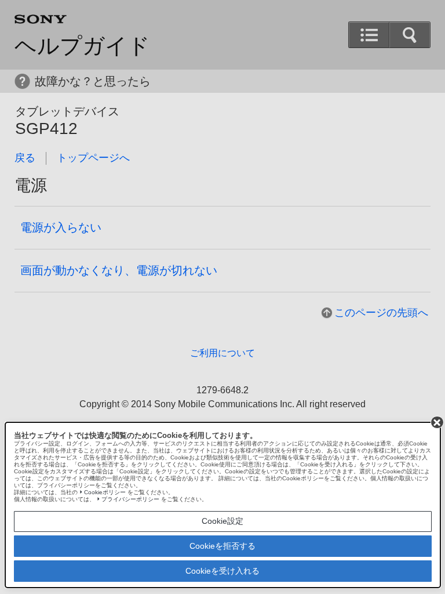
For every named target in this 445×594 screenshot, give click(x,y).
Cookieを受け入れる (222, 570)
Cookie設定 (222, 521)
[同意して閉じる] (437, 422)
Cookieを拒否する (222, 545)
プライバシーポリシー (130, 499)
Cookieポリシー (105, 492)
